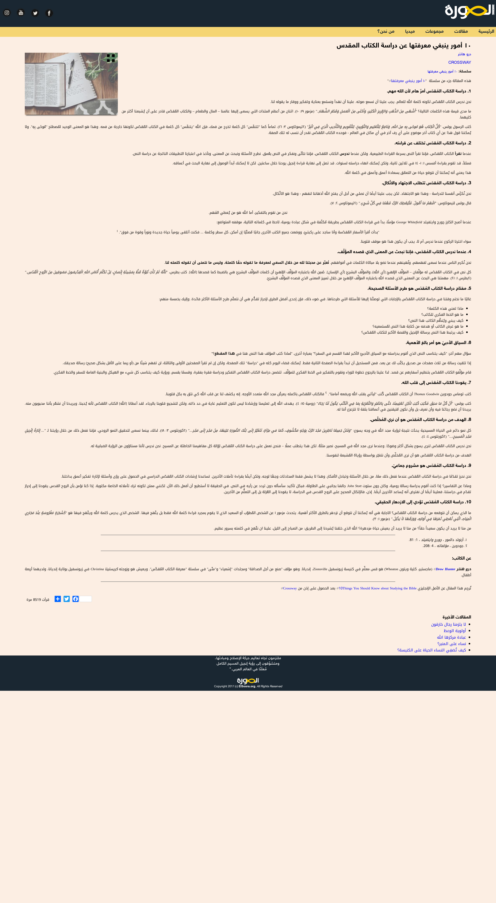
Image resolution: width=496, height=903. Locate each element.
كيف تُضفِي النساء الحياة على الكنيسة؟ (431, 650)
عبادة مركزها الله (451, 637)
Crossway (289, 588)
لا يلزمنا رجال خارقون (448, 624)
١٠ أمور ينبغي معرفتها (442, 72)
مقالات (461, 31)
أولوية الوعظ (455, 630)
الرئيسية (486, 31)
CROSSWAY (459, 62)
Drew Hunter (444, 569)
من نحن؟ (385, 31)
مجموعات (434, 31)
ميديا (410, 31)
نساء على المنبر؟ (451, 643)
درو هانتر (464, 54)
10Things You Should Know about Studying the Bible (377, 588)
